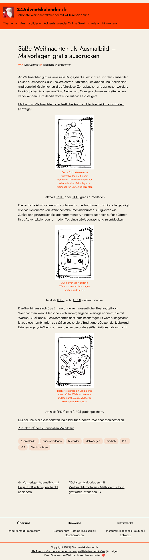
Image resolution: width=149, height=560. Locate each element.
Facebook (126, 530)
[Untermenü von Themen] (16, 23)
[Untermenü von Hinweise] (116, 23)
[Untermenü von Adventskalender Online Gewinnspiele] (98, 23)
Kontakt (20, 530)
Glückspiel (88, 530)
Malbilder (73, 441)
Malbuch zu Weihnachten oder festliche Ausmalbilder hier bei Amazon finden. (71, 104)
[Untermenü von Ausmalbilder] (40, 23)
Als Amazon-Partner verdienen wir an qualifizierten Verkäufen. (68, 551)
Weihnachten (39, 447)
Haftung (75, 530)
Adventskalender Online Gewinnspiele (70, 23)
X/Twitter (125, 535)
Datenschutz (61, 530)
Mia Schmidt (31, 64)
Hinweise (108, 23)
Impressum (33, 530)
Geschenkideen (74, 535)
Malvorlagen (92, 441)
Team (10, 530)
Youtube (139, 530)
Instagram (112, 530)
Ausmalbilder (29, 23)
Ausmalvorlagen (52, 441)
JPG (75, 197)
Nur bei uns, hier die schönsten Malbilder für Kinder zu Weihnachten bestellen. (71, 420)
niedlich (111, 441)
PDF (60, 197)
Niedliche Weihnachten (57, 64)
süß (23, 447)
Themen (9, 23)
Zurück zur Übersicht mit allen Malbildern (46, 428)
